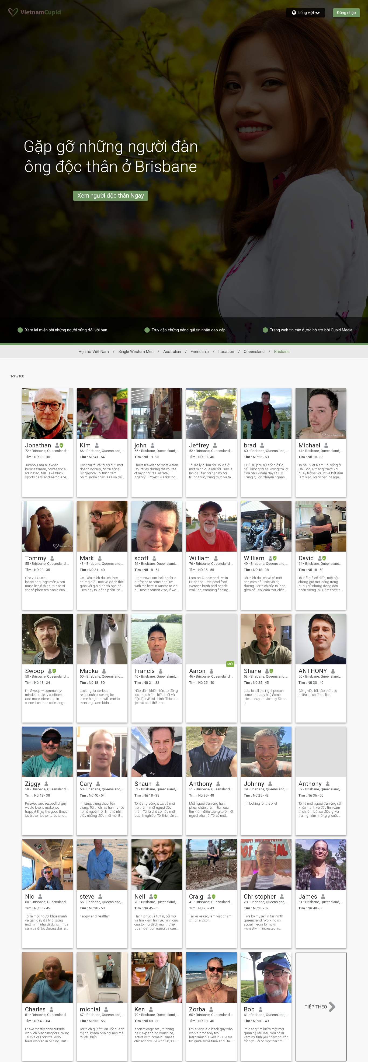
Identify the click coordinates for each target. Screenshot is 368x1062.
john (140, 445)
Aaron (197, 670)
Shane (252, 670)
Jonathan (38, 445)
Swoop (34, 670)
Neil (139, 896)
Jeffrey (199, 445)
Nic (29, 896)
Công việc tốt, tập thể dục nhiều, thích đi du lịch (317, 693)
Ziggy (32, 783)
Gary (86, 783)
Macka (89, 670)
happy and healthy (94, 916)
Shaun (143, 783)
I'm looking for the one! (260, 803)
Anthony (200, 783)
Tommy (35, 558)
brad (250, 445)
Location (226, 351)
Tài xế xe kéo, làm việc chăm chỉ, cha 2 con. (210, 918)
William (199, 558)
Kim (85, 445)
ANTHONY (312, 670)
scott (141, 558)
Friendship (200, 351)
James (307, 896)
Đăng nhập (346, 12)
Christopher (260, 896)
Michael (309, 445)
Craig (196, 896)
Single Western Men (136, 351)
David (306, 558)
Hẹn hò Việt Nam (94, 351)
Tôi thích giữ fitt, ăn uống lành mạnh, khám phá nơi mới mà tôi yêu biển (102, 1033)
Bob (249, 1009)
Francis (144, 670)
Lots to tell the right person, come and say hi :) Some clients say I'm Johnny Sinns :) (265, 697)
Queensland (254, 351)
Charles (35, 1009)
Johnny (254, 783)
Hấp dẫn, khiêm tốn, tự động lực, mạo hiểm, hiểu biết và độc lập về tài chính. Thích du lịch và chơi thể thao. (156, 697)
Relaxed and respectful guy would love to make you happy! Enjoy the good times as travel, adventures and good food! (46, 809)
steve (87, 896)
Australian (172, 351)
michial (90, 1009)
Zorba (197, 1009)
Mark (87, 558)
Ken (139, 1009)
